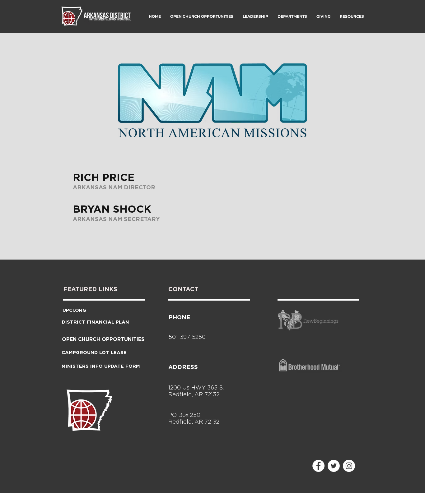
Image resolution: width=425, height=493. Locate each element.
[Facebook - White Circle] (318, 466)
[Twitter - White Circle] (334, 466)
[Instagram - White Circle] (349, 466)
